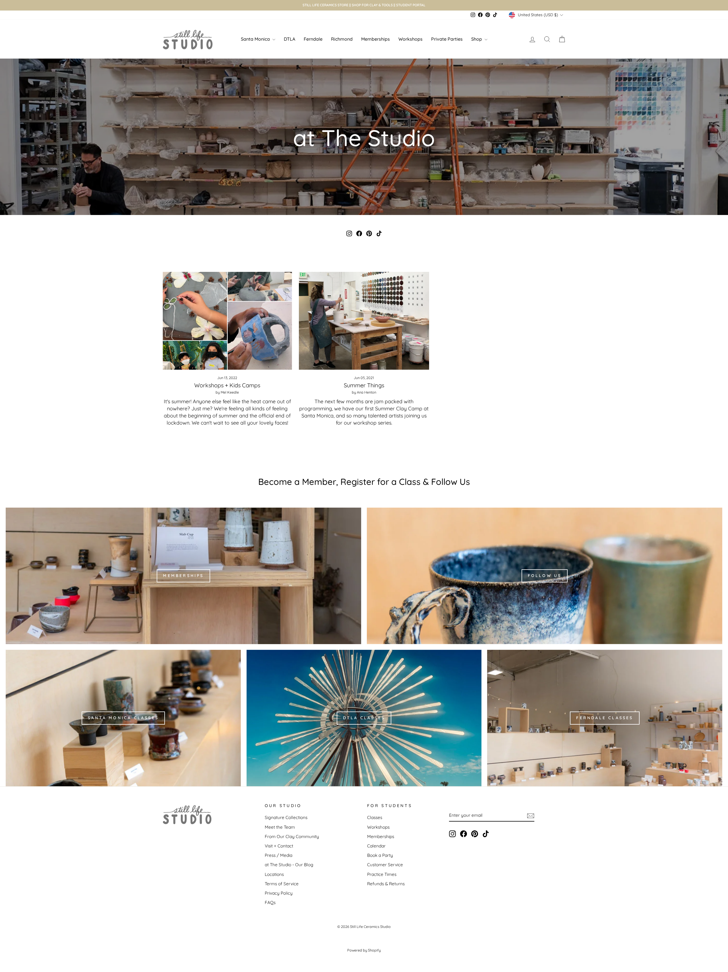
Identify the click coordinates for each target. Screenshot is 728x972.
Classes (374, 817)
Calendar (376, 846)
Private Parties (447, 39)
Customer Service (385, 864)
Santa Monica (256, 39)
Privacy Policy (279, 893)
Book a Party (380, 855)
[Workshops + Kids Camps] (227, 321)
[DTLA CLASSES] (364, 718)
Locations (274, 874)
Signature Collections (286, 817)
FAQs (270, 902)
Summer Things (364, 385)
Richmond (342, 39)
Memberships (375, 39)
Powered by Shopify (364, 950)
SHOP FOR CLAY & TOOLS (372, 5)
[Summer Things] (364, 321)
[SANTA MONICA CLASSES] (123, 718)
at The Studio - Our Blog (289, 864)
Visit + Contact (279, 846)
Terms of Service (282, 883)
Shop (477, 39)
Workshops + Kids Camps (227, 385)
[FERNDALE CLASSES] (604, 718)
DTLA (289, 39)
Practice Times (381, 874)
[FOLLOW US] (544, 576)
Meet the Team (280, 827)
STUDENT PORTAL (410, 5)
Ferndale (313, 39)
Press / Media (278, 855)
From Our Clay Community (292, 836)
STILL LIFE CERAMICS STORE (325, 5)
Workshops (410, 39)
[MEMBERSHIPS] (183, 576)
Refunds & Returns (386, 883)
